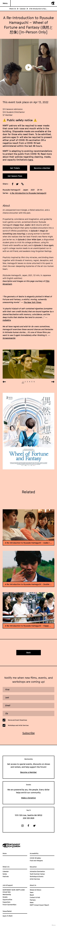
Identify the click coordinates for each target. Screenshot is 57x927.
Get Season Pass (15, 176)
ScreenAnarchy (9, 338)
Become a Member (42, 168)
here (30, 159)
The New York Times (33, 302)
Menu (5, 3)
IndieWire (7, 320)
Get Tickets (15, 168)
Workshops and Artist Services (18, 725)
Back (28, 652)
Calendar (23, 9)
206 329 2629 (28, 818)
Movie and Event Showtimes (17, 720)
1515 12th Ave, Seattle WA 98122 (28, 815)
